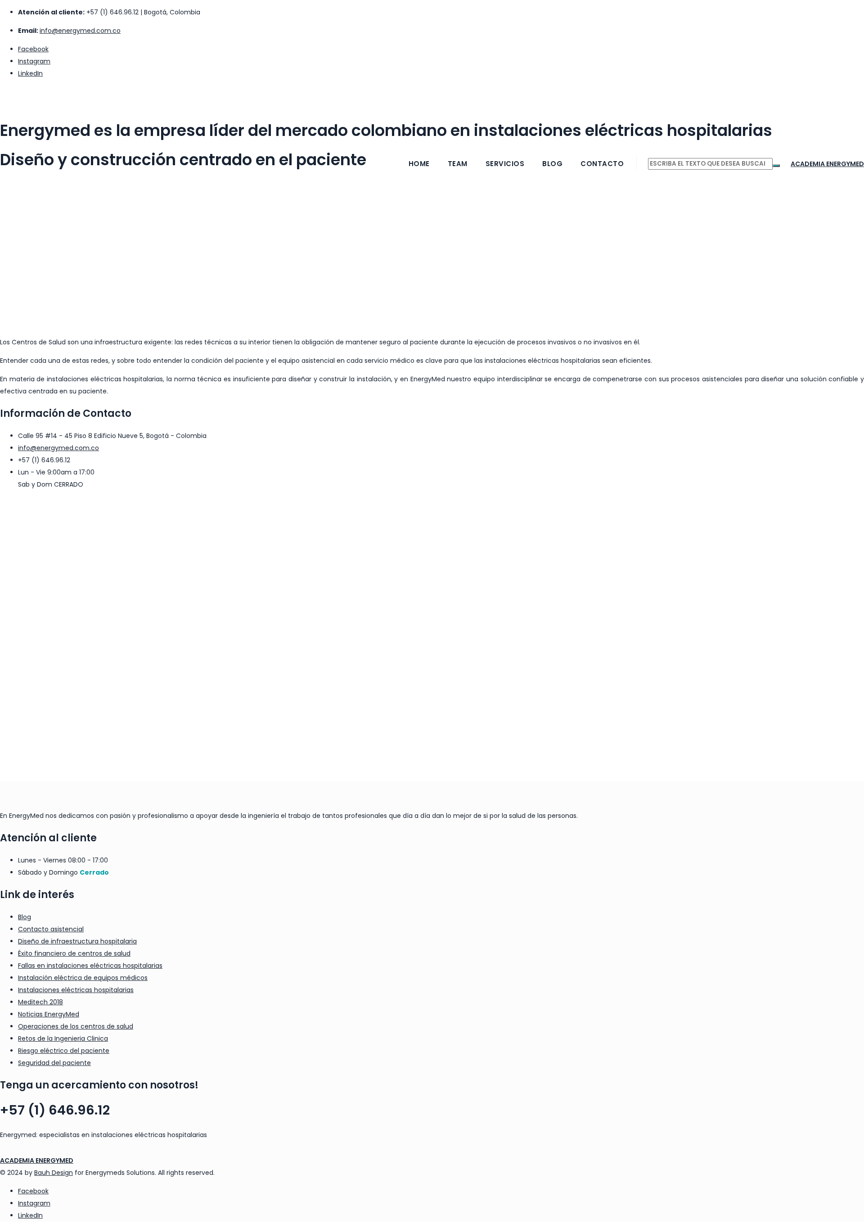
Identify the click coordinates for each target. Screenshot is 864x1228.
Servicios (505, 163)
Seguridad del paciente (54, 1062)
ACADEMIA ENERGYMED (36, 1160)
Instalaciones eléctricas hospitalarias (76, 989)
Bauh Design (53, 1172)
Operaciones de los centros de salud (75, 1026)
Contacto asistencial (51, 929)
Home (419, 163)
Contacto (602, 163)
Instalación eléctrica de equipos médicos (83, 977)
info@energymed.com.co (80, 30)
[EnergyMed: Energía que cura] (432, 97)
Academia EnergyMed (827, 163)
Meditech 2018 (40, 1002)
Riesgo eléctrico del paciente (63, 1050)
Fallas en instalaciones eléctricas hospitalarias (90, 965)
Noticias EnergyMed (48, 1014)
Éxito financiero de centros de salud (74, 953)
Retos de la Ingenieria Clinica (63, 1038)
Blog (552, 163)
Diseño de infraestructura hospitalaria (77, 941)
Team (458, 163)
